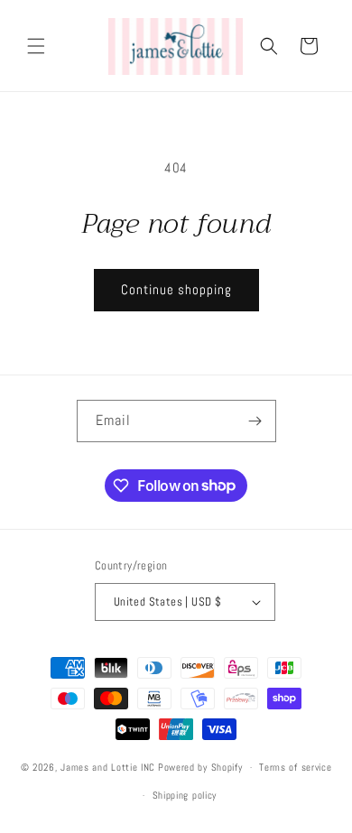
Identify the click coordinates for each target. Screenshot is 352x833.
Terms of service (295, 767)
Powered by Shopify (200, 767)
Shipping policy (185, 795)
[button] (36, 46)
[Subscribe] (255, 421)
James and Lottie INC (107, 767)
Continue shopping (176, 289)
